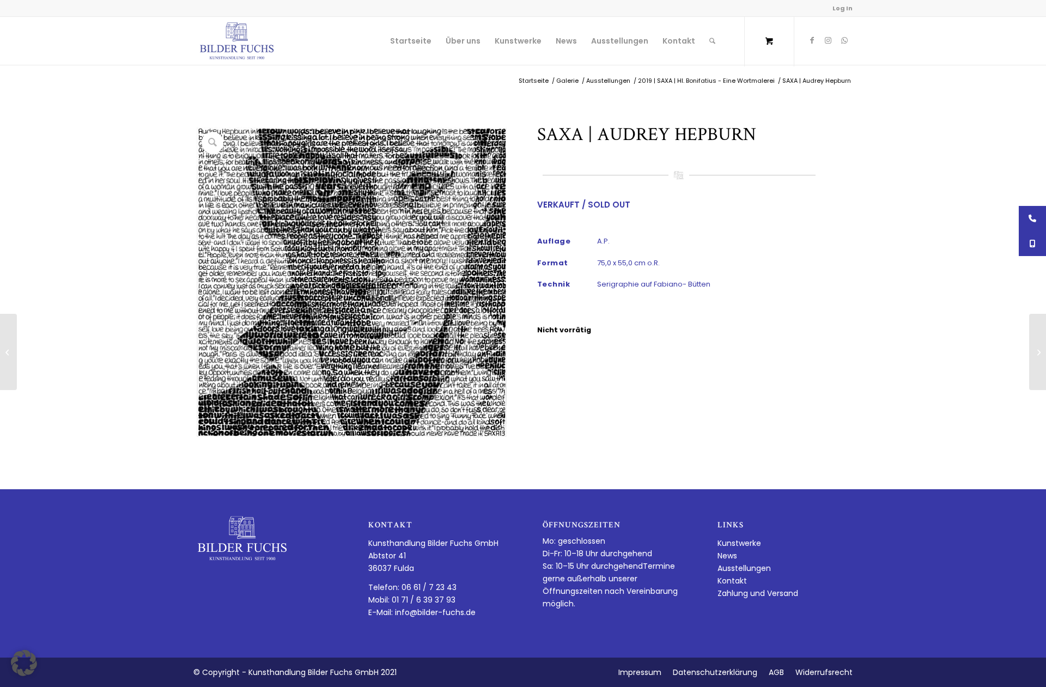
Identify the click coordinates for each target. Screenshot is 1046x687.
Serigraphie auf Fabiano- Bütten (653, 284)
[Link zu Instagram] (828, 40)
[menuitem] (411, 41)
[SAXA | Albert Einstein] (8, 352)
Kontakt (732, 580)
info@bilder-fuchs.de (435, 612)
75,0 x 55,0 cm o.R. (628, 263)
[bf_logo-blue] (237, 41)
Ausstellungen (744, 568)
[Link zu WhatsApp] (844, 40)
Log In (842, 8)
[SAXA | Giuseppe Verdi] (1037, 352)
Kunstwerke (739, 543)
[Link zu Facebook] (812, 40)
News (727, 555)
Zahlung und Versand (757, 593)
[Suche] (712, 41)
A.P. (603, 241)
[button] (24, 663)
